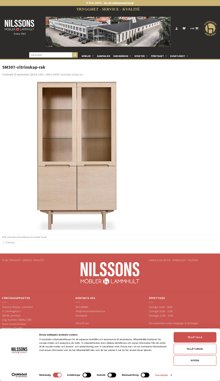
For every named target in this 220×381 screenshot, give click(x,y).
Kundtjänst (177, 55)
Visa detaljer (161, 375)
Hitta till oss (82, 323)
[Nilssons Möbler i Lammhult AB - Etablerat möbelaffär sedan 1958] (19, 28)
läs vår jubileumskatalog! (119, 2)
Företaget (157, 55)
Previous (8, 242)
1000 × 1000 (44, 74)
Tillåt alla (195, 337)
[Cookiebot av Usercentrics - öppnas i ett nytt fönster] (19, 375)
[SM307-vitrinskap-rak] (77, 155)
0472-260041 (82, 307)
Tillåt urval (195, 349)
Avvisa (195, 360)
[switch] (87, 375)
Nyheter (140, 55)
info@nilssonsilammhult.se (90, 311)
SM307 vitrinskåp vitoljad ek (68, 74)
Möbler (86, 55)
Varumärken (120, 55)
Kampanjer (103, 55)
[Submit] (75, 55)
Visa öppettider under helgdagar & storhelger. (174, 323)
